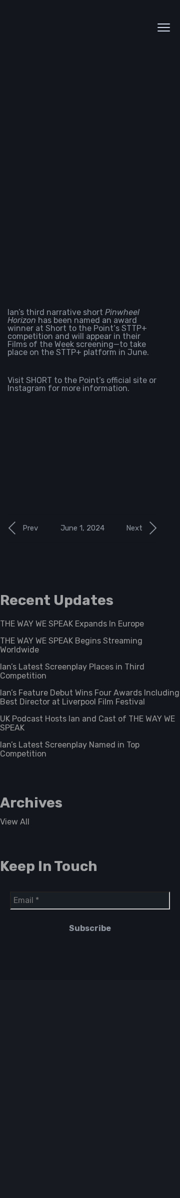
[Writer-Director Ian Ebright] (72, 27)
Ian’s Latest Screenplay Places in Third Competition (72, 671)
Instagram (27, 388)
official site (126, 380)
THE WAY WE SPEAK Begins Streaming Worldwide (71, 645)
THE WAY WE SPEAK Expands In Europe (72, 623)
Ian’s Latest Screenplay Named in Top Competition (70, 749)
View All (15, 821)
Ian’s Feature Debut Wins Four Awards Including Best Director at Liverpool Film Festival (90, 697)
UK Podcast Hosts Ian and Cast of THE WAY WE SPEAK (87, 723)
